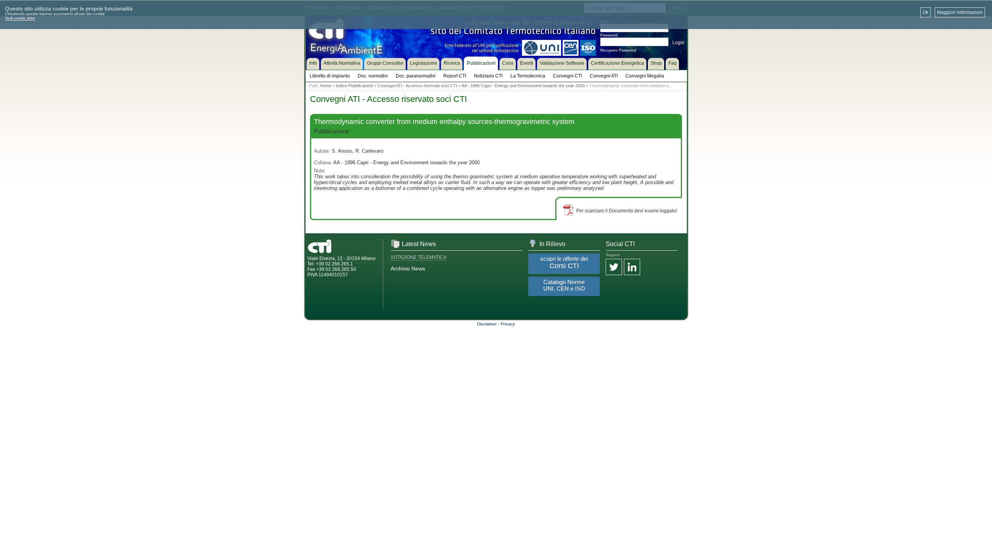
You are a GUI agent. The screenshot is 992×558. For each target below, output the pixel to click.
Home (325, 85)
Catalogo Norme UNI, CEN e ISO (564, 285)
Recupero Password (618, 50)
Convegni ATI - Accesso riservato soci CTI (417, 85)
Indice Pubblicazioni (354, 85)
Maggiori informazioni (960, 12)
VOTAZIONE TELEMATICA (418, 257)
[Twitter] (614, 267)
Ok (925, 12)
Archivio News (408, 268)
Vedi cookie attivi (20, 18)
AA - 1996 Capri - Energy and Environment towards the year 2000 (523, 85)
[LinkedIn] (632, 267)
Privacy (508, 324)
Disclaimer (487, 324)
